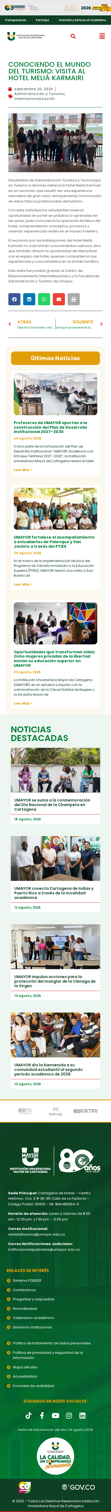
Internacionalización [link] (35, 98)
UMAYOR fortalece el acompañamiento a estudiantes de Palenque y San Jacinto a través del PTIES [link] (54, 542)
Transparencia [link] (15, 20)
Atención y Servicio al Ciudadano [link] (82, 20)
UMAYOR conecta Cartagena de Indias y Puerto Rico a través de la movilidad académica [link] (53, 893)
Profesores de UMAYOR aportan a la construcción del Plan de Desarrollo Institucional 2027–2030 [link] (50, 427)
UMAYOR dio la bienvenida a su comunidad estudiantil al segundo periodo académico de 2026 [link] (48, 1069)
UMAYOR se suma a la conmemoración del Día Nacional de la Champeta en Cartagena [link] (52, 804)
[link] (55, 7)
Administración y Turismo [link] (40, 94)
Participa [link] (42, 20)
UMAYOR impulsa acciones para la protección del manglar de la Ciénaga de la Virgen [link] (55, 981)
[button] (73, 36)
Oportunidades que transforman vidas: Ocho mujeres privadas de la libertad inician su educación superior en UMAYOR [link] (54, 658)
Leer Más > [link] (23, 470)
